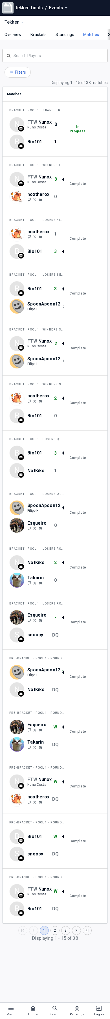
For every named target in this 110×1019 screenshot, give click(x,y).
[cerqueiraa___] (34, 528)
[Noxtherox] (29, 199)
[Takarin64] (29, 583)
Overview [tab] (13, 34)
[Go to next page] (76, 930)
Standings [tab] (65, 34)
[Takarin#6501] (40, 583)
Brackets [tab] (38, 34)
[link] (40, 199)
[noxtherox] (34, 199)
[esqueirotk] (29, 528)
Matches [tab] (91, 34)
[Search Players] (55, 55)
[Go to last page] (87, 930)
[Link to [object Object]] (18, 196)
